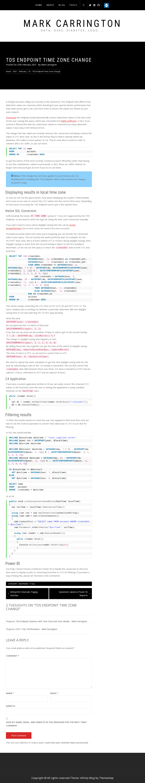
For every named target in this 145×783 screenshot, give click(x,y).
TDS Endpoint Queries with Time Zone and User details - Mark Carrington (51, 621)
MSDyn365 (23, 583)
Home (39, 5)
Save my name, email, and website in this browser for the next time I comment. (46, 724)
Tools (73, 5)
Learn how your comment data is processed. (66, 742)
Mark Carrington (72, 23)
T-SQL (32, 583)
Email (54, 693)
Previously (11, 117)
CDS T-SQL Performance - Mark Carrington (36, 629)
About (51, 5)
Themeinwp (106, 778)
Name (10, 693)
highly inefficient (69, 120)
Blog (62, 5)
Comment (12, 655)
